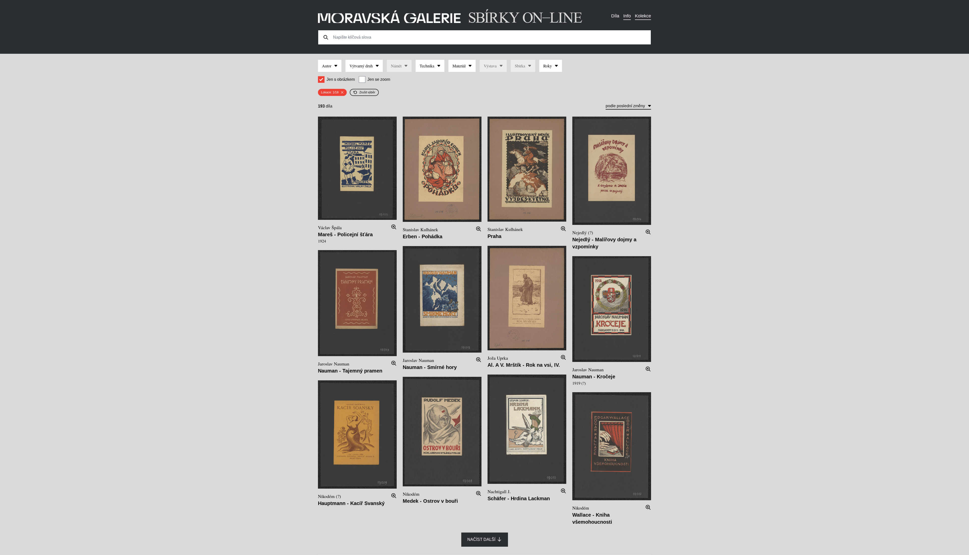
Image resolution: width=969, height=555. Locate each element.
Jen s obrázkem (341, 79)
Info (627, 15)
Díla (615, 15)
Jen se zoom (378, 79)
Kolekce (643, 15)
